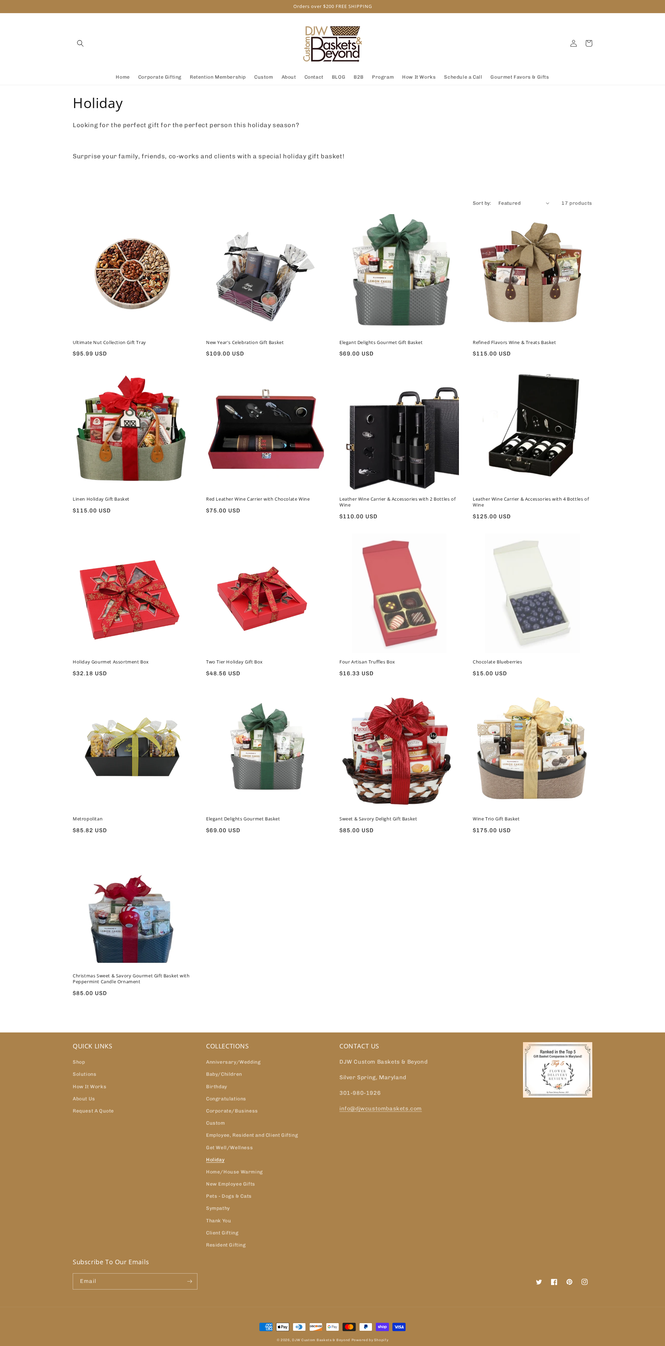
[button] (80, 43)
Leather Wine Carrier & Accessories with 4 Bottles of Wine (531, 502)
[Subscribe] (189, 1281)
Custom (215, 1123)
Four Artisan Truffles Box (367, 662)
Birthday (216, 1087)
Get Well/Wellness (229, 1148)
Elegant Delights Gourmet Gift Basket (381, 342)
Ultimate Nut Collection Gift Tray (109, 342)
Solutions (84, 1074)
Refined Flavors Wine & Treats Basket (514, 342)
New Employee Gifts (230, 1184)
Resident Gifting (226, 1245)
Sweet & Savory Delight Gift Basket (378, 819)
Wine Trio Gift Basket (496, 819)
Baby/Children (224, 1074)
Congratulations (226, 1099)
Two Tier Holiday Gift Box (234, 662)
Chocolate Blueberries (497, 662)
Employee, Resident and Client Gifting (252, 1135)
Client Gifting (222, 1233)
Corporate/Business (232, 1111)
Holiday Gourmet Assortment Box (111, 662)
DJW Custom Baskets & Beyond (321, 1340)
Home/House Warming (234, 1172)
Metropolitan (88, 819)
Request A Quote (93, 1111)
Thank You (218, 1221)
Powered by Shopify (370, 1340)
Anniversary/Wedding (233, 1062)
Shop (79, 1062)
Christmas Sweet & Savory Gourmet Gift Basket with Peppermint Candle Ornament (131, 979)
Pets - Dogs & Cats (229, 1196)
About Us (84, 1099)
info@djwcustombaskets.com (380, 1108)
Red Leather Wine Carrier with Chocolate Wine (258, 499)
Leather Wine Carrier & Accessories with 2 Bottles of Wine (397, 502)
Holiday (215, 1160)
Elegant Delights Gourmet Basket (243, 819)
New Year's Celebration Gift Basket (245, 342)
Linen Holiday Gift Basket (101, 499)
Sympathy (218, 1208)
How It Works (89, 1087)
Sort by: (482, 203)
